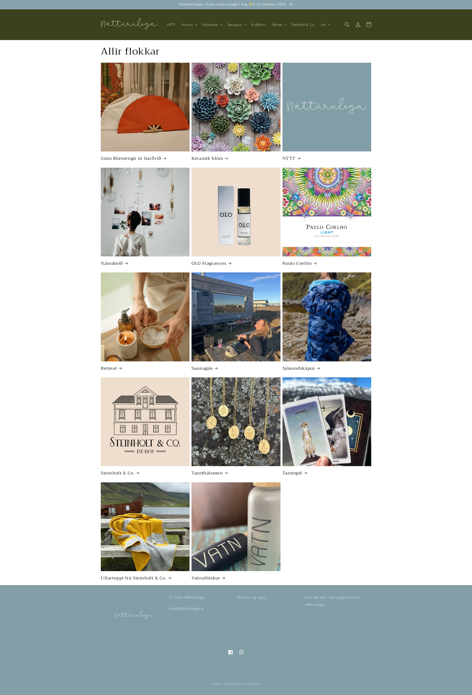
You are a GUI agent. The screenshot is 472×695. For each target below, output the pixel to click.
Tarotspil (292, 473)
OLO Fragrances (209, 263)
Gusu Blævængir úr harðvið (131, 158)
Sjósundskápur (298, 368)
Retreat (109, 368)
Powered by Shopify (249, 684)
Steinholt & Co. (117, 473)
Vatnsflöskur (206, 578)
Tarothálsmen (207, 473)
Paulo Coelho (297, 263)
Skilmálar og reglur (251, 597)
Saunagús (202, 368)
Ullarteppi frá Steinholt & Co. (133, 578)
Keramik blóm (207, 158)
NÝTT (288, 158)
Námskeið (112, 263)
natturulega (229, 684)
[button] (188, 24)
